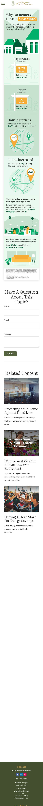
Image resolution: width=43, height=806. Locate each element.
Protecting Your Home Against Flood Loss (21, 410)
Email (6, 320)
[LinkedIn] (21, 774)
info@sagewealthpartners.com (21, 770)
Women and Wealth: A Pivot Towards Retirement (20, 464)
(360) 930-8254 (23, 779)
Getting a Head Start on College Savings (20, 518)
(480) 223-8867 (23, 798)
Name (6, 306)
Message (7, 334)
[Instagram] (24, 774)
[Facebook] (17, 774)
